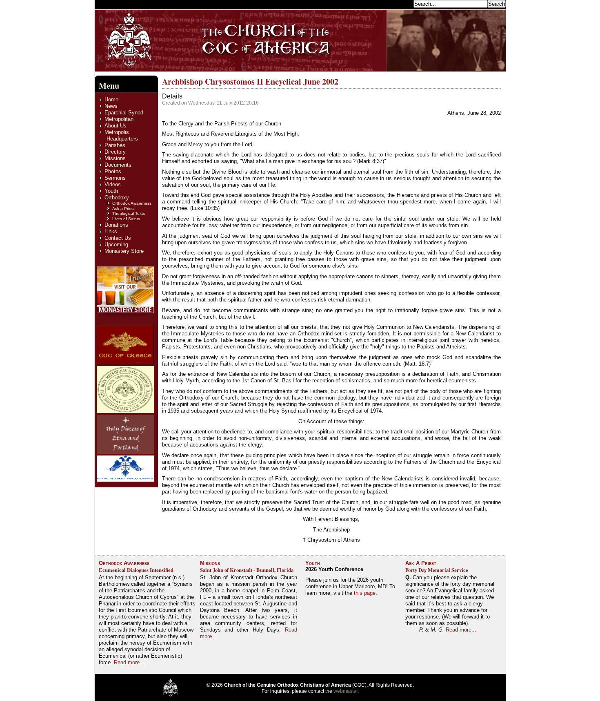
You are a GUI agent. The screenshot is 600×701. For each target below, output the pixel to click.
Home (111, 99)
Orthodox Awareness (131, 203)
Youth (111, 191)
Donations (116, 225)
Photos (112, 171)
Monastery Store (124, 251)
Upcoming (116, 244)
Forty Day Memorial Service (436, 570)
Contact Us (117, 238)
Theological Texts (128, 213)
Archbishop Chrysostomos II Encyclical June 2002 (250, 81)
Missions (115, 158)
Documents (117, 165)
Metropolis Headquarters (121, 135)
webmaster (345, 691)
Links (110, 231)
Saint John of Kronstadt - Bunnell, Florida (246, 570)
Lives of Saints (126, 219)
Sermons (115, 178)
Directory (115, 152)
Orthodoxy (116, 197)
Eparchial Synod (123, 112)
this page (365, 593)
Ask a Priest (123, 208)
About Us (115, 126)
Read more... (129, 662)
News (111, 106)
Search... (400, 3)
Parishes (114, 145)
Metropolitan (118, 119)
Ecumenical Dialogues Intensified (136, 570)
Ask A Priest (420, 563)
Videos (112, 184)
